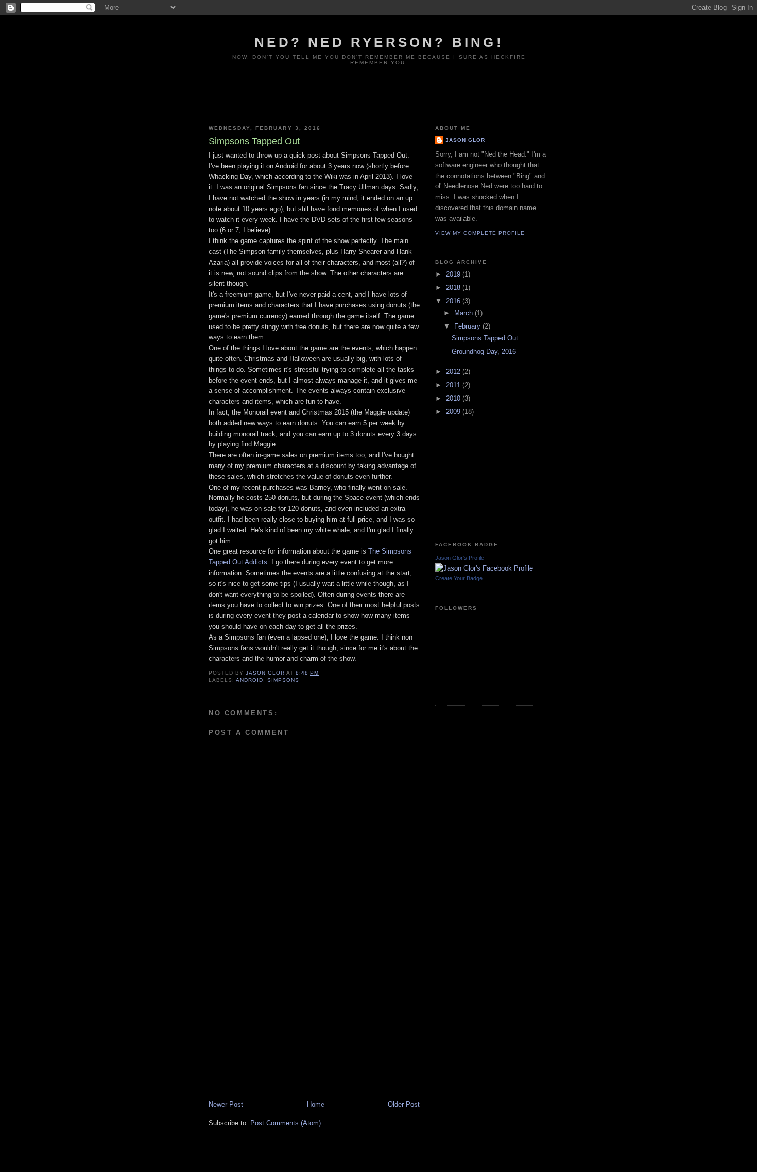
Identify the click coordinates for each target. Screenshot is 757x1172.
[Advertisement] (378, 99)
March (464, 313)
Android (249, 680)
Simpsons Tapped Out (485, 338)
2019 (454, 274)
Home (315, 1104)
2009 (454, 412)
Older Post (404, 1104)
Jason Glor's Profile (459, 558)
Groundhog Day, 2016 (484, 351)
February (468, 326)
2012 (454, 371)
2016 (454, 301)
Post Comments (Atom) (285, 1123)
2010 (454, 398)
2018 (454, 287)
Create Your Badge (459, 578)
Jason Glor (465, 140)
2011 (454, 385)
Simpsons (283, 680)
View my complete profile (480, 233)
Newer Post (226, 1104)
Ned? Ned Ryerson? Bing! (379, 42)
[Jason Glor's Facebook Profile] (484, 568)
